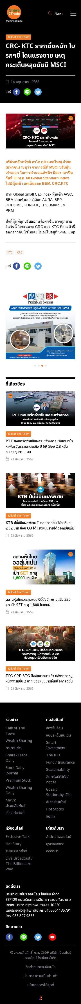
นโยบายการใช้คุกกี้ (40, 985)
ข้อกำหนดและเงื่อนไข (41, 967)
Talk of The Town (18, 37)
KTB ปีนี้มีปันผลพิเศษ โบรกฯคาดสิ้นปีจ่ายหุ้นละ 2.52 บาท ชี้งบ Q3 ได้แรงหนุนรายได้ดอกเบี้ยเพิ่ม (40, 525)
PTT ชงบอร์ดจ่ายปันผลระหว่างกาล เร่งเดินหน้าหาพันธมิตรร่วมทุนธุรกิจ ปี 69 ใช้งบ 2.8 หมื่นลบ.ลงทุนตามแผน (39, 446)
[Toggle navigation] (73, 13)
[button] (35, 366)
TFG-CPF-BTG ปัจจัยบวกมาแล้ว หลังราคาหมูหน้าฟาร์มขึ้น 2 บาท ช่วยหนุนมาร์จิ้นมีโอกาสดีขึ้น (39, 678)
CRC (19, 253)
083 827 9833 (23, 916)
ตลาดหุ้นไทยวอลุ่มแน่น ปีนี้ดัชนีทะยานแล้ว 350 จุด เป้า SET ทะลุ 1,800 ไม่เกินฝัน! (38, 602)
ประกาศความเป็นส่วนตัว (40, 976)
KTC (10, 253)
